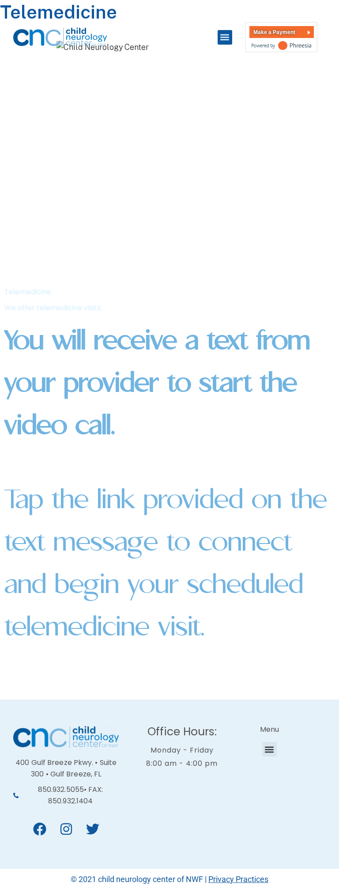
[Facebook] (39, 829)
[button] (225, 37)
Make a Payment (274, 32)
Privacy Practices (238, 879)
